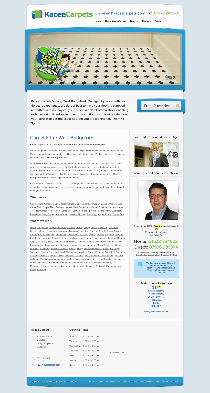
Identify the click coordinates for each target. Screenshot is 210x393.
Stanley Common (95, 252)
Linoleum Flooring (77, 214)
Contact (159, 21)
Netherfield (78, 266)
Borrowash (63, 231)
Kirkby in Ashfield (84, 241)
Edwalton (56, 238)
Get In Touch (175, 381)
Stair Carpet (92, 207)
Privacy (141, 381)
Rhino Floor (35, 214)
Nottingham (35, 227)
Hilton (100, 259)
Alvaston (71, 227)
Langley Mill (100, 241)
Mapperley (76, 245)
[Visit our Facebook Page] (156, 287)
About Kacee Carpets (115, 21)
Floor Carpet (41, 211)
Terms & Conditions (130, 381)
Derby (45, 227)
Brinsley (93, 231)
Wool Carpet (79, 207)
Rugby (117, 248)
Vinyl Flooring (97, 211)
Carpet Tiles (48, 207)
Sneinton (107, 262)
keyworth (48, 241)
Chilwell (84, 234)
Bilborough (52, 231)
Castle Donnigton (46, 234)
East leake (35, 238)
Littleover (111, 241)
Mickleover (80, 259)
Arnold (79, 227)
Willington (91, 259)
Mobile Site (93, 381)
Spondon (82, 252)
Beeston (34, 231)
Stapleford (110, 252)
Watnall (80, 255)
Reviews (146, 21)
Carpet (56, 204)
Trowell (60, 255)
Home (98, 21)
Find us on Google (115, 352)
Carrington (111, 266)
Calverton (118, 231)
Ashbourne (65, 262)
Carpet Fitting (36, 204)
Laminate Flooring (81, 211)
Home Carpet (54, 211)
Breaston (84, 231)
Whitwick (119, 255)
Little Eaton (53, 262)
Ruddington (108, 248)
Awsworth (102, 227)
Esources (149, 381)
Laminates (67, 211)
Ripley (80, 248)
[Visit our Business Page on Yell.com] (159, 287)
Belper (42, 231)
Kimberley (58, 241)
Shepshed (54, 252)
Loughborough (52, 245)
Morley (33, 262)
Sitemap (157, 381)
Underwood (70, 255)
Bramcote (73, 231)
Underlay (95, 204)
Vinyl (107, 211)
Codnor (92, 234)
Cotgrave (109, 234)
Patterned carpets (107, 207)
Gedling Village (65, 266)
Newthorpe (109, 245)
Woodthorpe (59, 259)
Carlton (33, 234)
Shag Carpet (48, 214)
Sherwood (89, 266)
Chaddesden (77, 262)
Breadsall (108, 259)
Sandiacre (35, 252)
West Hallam (107, 255)
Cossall (100, 234)
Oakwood (34, 248)
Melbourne (87, 245)
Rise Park (41, 269)
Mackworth (65, 245)
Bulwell (101, 231)
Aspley (94, 227)
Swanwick (44, 255)
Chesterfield (73, 234)
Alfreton (52, 227)
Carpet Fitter (118, 214)
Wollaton (34, 259)
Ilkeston (112, 238)
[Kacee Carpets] (62, 20)
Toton (52, 255)
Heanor (81, 238)
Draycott (119, 234)
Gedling (73, 238)
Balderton (113, 227)
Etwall (65, 238)
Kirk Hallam (69, 241)
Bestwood (100, 266)
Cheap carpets (108, 204)
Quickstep (116, 211)
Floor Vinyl (92, 214)
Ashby (87, 227)
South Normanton (68, 252)
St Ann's (44, 266)
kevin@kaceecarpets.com (48, 365)
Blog (131, 21)
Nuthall (118, 245)
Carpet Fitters (104, 214)
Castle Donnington (93, 262)
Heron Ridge (91, 238)
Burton (109, 231)
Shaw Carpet (61, 214)
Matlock (70, 259)
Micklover (98, 245)
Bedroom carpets (64, 207)
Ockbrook (45, 248)
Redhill (72, 248)
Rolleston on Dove (92, 248)
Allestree (61, 227)
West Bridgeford (92, 255)
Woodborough (46, 259)
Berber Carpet (67, 204)
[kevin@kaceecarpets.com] (123, 13)
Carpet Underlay (82, 204)
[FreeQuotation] (161, 106)
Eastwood (46, 238)
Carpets (48, 204)
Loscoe (40, 245)
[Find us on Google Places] (153, 287)
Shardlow (42, 262)
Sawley (44, 252)
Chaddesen (61, 234)
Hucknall (103, 238)
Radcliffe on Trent (59, 248)
